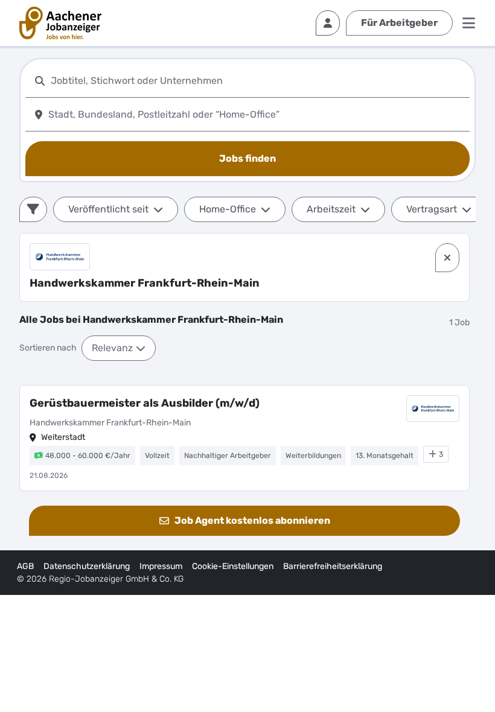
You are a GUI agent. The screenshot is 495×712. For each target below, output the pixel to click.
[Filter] (33, 209)
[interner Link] (60, 23)
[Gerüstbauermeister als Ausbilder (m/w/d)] (244, 438)
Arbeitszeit (331, 209)
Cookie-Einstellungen (232, 566)
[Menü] (469, 22)
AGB (25, 566)
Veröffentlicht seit (108, 209)
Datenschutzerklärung (86, 566)
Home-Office (227, 209)
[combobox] (258, 80)
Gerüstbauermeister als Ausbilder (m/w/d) (145, 403)
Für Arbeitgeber (399, 22)
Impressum (160, 566)
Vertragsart (431, 209)
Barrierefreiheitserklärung (332, 566)
